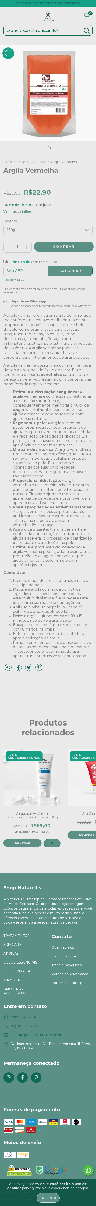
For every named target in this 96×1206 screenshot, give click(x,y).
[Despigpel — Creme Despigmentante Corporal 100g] (52, 843)
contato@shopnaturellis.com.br (35, 1035)
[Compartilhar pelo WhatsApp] (8, 667)
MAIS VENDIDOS (31, 162)
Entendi (48, 1198)
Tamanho (10, 220)
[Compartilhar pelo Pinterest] (38, 669)
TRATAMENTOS (16, 936)
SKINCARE (12, 945)
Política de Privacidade (69, 974)
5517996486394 (23, 1017)
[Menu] (8, 16)
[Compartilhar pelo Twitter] (29, 669)
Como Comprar (63, 956)
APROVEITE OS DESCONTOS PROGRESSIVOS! (48, 3)
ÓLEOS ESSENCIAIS (20, 962)
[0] (86, 17)
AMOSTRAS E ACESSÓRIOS (14, 991)
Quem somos (62, 947)
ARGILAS (11, 953)
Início (7, 162)
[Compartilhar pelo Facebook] (19, 669)
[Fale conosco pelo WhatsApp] (88, 1170)
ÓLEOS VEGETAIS (18, 971)
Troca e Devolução (66, 965)
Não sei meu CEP (15, 279)
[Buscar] (86, 30)
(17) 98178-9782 (23, 1026)
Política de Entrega (67, 983)
